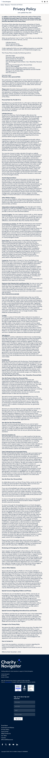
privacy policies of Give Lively (27, 133)
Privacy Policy (5, 729)
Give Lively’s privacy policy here (11, 493)
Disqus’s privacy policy (32, 234)
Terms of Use (4, 731)
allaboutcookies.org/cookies (31, 332)
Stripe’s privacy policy (21, 167)
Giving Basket (8, 682)
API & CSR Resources (7, 739)
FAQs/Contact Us (6, 733)
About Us (7, 4)
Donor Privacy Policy (24, 482)
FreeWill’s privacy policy (29, 254)
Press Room (4, 725)
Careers (3, 737)
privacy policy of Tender (28, 271)
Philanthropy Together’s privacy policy (13, 256)
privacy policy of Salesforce (10, 272)
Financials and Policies (7, 727)
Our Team (4, 735)
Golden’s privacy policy (15, 254)
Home (2, 4)
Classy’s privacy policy (8, 167)
